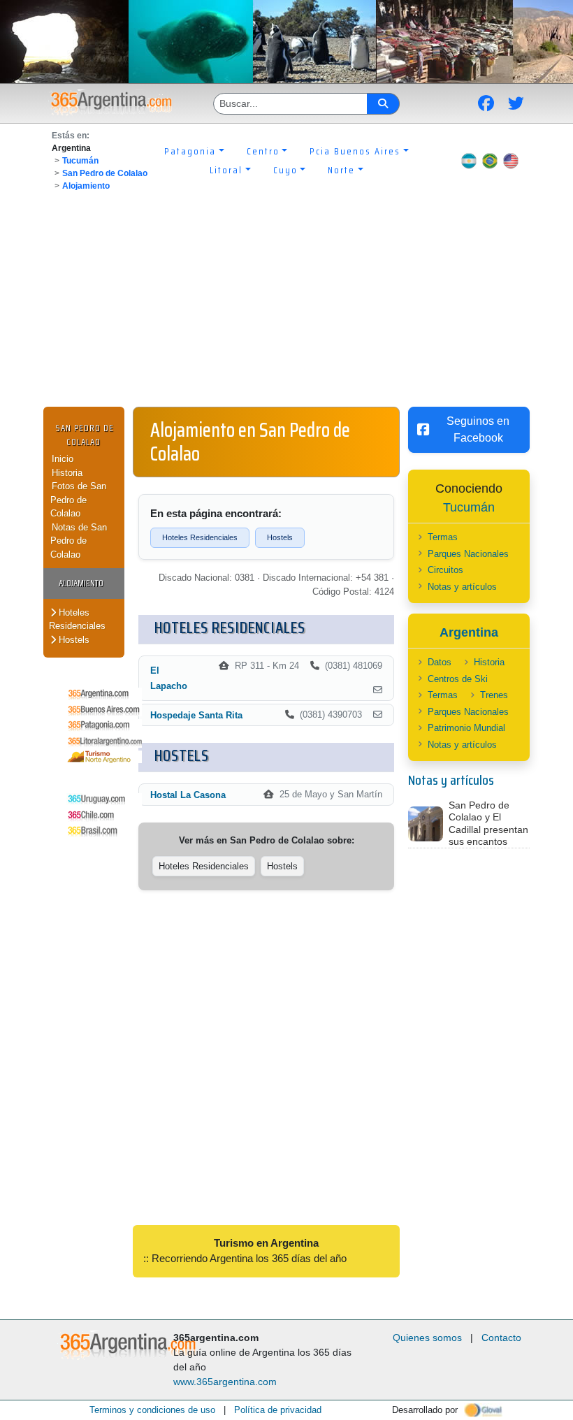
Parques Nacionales (468, 554)
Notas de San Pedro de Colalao (78, 541)
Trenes (494, 695)
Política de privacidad (277, 1410)
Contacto (501, 1337)
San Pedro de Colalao (104, 173)
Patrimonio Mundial (466, 728)
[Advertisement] (286, 302)
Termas (443, 537)
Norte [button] (341, 170)
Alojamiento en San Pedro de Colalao (250, 441)
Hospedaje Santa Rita (196, 715)
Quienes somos (427, 1337)
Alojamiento (86, 186)
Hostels (72, 640)
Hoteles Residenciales (77, 619)
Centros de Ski (458, 679)
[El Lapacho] (377, 690)
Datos (439, 662)
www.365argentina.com (225, 1381)
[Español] (468, 160)
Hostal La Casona (188, 795)
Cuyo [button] (285, 170)
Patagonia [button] (190, 151)
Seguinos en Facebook (478, 429)
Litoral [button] (226, 170)
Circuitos (445, 570)
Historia (67, 473)
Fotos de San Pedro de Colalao (78, 500)
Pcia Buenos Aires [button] (355, 151)
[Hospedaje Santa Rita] (377, 715)
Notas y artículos (462, 586)
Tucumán (80, 161)
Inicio (62, 459)
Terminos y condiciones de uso (152, 1410)
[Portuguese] (489, 160)
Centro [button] (263, 151)
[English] (510, 160)
